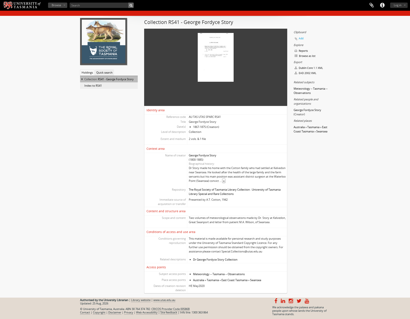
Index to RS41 (93, 86)
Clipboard (371, 5)
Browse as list (306, 56)
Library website (141, 300)
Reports (303, 51)
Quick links (382, 5)
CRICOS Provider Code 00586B (170, 309)
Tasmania (213, 280)
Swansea (255, 280)
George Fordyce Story (202, 155)
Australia (198, 280)
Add (301, 38)
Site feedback (168, 312)
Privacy (128, 312)
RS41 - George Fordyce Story (116, 79)
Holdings (87, 72)
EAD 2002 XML (307, 73)
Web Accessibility (147, 312)
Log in (397, 5)
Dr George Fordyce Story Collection (215, 259)
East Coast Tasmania (234, 280)
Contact (85, 312)
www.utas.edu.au (164, 300)
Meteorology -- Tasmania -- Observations (219, 274)
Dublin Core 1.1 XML (310, 68)
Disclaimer (114, 312)
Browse (56, 5)
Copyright (99, 312)
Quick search (104, 72)
